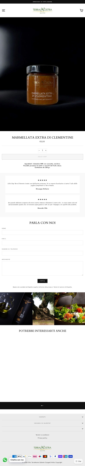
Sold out (17, 386)
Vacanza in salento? (42, 423)
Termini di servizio (59, 287)
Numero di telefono (10, 249)
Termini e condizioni (42, 435)
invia (42, 281)
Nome (4, 228)
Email (4, 238)
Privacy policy (42, 438)
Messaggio (6, 259)
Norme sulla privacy (45, 287)
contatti (42, 417)
